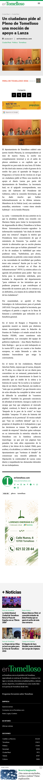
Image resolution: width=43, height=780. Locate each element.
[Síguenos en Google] (10, 116)
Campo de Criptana (28, 641)
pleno (13, 493)
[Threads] (18, 487)
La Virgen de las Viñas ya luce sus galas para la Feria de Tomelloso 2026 (11, 647)
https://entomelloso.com (22, 481)
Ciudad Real (15, 14)
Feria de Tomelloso (8, 610)
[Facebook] (14, 95)
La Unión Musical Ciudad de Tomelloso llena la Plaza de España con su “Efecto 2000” (10, 618)
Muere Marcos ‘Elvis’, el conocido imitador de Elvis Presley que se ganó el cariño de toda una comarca (31, 618)
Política (15, 42)
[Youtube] (15, 487)
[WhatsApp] (29, 95)
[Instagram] (21, 484)
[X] (19, 95)
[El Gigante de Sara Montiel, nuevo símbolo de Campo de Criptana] (31, 633)
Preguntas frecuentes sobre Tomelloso (17, 694)
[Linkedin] (24, 484)
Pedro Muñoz (26, 610)
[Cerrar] (40, 767)
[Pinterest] (24, 95)
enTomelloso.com (24, 39)
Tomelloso (22, 42)
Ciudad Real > (6, 14)
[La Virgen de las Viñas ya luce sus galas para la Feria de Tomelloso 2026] (11, 633)
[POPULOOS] (21, 109)
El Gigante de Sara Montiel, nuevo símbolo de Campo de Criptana (31, 646)
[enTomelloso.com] (7, 482)
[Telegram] (31, 484)
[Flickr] (18, 484)
